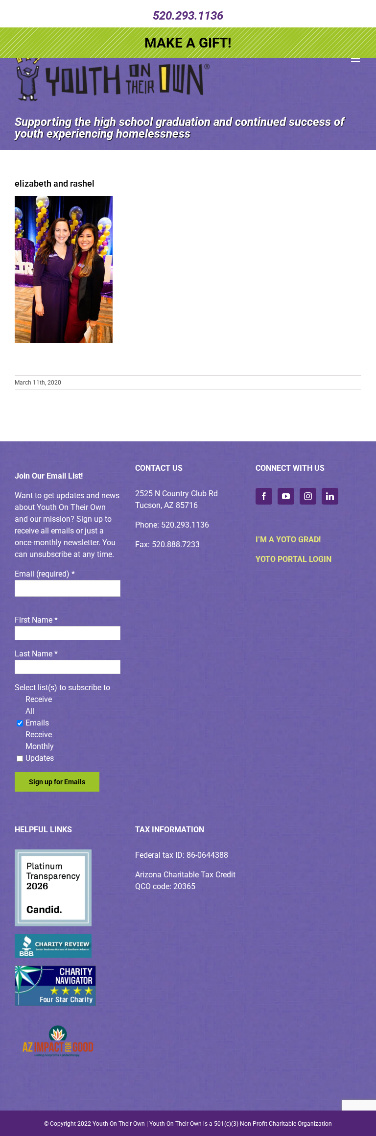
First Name (36, 620)
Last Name (36, 653)
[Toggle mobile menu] (356, 58)
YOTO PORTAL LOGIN (293, 559)
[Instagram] (308, 496)
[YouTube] (286, 496)
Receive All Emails (38, 711)
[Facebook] (264, 496)
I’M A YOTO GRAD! (288, 539)
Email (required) (45, 574)
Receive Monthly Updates (39, 746)
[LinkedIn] (330, 496)
